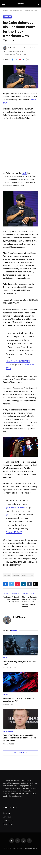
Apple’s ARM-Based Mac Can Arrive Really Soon (11, 599)
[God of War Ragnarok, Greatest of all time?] (20, 645)
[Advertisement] (20, 145)
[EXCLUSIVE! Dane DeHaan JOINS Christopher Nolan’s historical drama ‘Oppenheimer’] (20, 719)
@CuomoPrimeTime (15, 507)
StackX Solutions (31, 848)
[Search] (37, 3)
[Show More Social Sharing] (28, 59)
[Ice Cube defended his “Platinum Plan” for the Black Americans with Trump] (20, 76)
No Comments (10, 54)
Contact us (7, 817)
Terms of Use (8, 821)
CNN (24, 173)
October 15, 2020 (14, 532)
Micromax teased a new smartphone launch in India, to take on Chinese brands (29, 602)
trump (30, 575)
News (24, 575)
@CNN (9, 514)
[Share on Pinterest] (20, 59)
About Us (6, 813)
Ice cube (7, 575)
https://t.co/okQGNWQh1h (18, 361)
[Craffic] (20, 4)
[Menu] (3, 3)
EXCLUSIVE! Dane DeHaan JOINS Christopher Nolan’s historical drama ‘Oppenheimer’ (19, 738)
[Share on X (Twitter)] (16, 59)
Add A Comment (20, 753)
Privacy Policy (8, 824)
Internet (7, 17)
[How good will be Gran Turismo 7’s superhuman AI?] (20, 682)
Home (5, 10)
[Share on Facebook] (12, 59)
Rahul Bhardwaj (15, 48)
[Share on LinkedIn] (23, 59)
